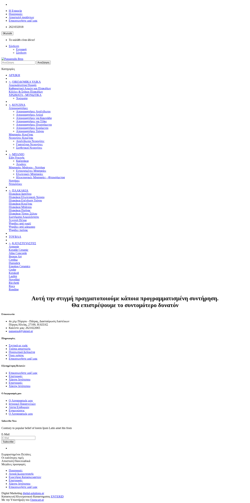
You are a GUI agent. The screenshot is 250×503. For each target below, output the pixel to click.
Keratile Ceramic (18, 249)
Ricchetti (14, 282)
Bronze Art (15, 256)
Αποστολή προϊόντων (21, 17)
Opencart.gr (37, 499)
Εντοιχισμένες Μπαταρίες (31, 170)
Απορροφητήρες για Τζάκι (31, 121)
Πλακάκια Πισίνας (19, 210)
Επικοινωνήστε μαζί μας (23, 20)
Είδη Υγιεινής (17, 157)
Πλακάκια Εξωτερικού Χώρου (26, 197)
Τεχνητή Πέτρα (18, 220)
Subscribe (8, 441)
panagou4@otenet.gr (21, 331)
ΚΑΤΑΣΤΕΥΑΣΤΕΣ (24, 243)
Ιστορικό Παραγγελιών (22, 403)
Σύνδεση (21, 52)
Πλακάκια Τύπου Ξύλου (23, 213)
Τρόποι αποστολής (20, 348)
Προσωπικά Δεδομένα (22, 352)
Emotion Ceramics (19, 266)
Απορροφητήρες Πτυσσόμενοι (34, 124)
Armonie (14, 246)
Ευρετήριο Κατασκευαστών (25, 477)
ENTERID (57, 496)
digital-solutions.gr (33, 493)
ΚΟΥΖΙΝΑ (18, 104)
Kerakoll (14, 272)
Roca (12, 286)
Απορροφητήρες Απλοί (29, 114)
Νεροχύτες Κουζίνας (21, 137)
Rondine (14, 289)
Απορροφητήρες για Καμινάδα (34, 118)
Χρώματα (21, 98)
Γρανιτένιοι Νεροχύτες (29, 144)
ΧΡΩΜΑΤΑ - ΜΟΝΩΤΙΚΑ (25, 94)
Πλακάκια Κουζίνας (20, 203)
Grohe (12, 269)
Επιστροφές (16, 376)
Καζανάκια (22, 160)
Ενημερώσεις (17, 410)
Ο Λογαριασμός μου (21, 400)
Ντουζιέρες (15, 183)
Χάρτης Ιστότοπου (19, 379)
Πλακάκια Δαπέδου (20, 193)
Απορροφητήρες (18, 108)
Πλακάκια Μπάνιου (20, 207)
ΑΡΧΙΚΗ (14, 75)
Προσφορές (16, 14)
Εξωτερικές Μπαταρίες (29, 174)
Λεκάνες (21, 164)
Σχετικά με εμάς (18, 345)
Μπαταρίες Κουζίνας (21, 134)
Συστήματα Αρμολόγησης (24, 216)
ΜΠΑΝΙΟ (18, 154)
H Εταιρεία (15, 10)
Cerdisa (13, 259)
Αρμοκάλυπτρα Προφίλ (23, 85)
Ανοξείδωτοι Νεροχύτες (30, 141)
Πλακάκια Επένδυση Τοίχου (25, 200)
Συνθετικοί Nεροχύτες (29, 147)
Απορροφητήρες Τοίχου (30, 131)
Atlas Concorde (18, 253)
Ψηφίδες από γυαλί (20, 223)
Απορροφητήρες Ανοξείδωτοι (33, 111)
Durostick (14, 263)
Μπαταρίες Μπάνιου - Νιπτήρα (27, 167)
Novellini (14, 279)
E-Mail (5, 434)
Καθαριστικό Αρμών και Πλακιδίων (30, 88)
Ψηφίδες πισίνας (18, 230)
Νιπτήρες (14, 180)
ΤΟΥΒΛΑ (15, 236)
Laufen (13, 276)
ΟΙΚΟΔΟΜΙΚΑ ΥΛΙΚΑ (26, 81)
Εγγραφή (21, 49)
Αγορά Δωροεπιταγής (21, 473)
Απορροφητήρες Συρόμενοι (32, 127)
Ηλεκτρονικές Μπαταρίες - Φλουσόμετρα (40, 177)
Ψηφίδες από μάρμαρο (22, 226)
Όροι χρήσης (16, 355)
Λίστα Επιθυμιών (19, 407)
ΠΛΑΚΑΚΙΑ (20, 190)
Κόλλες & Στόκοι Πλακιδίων (26, 91)
